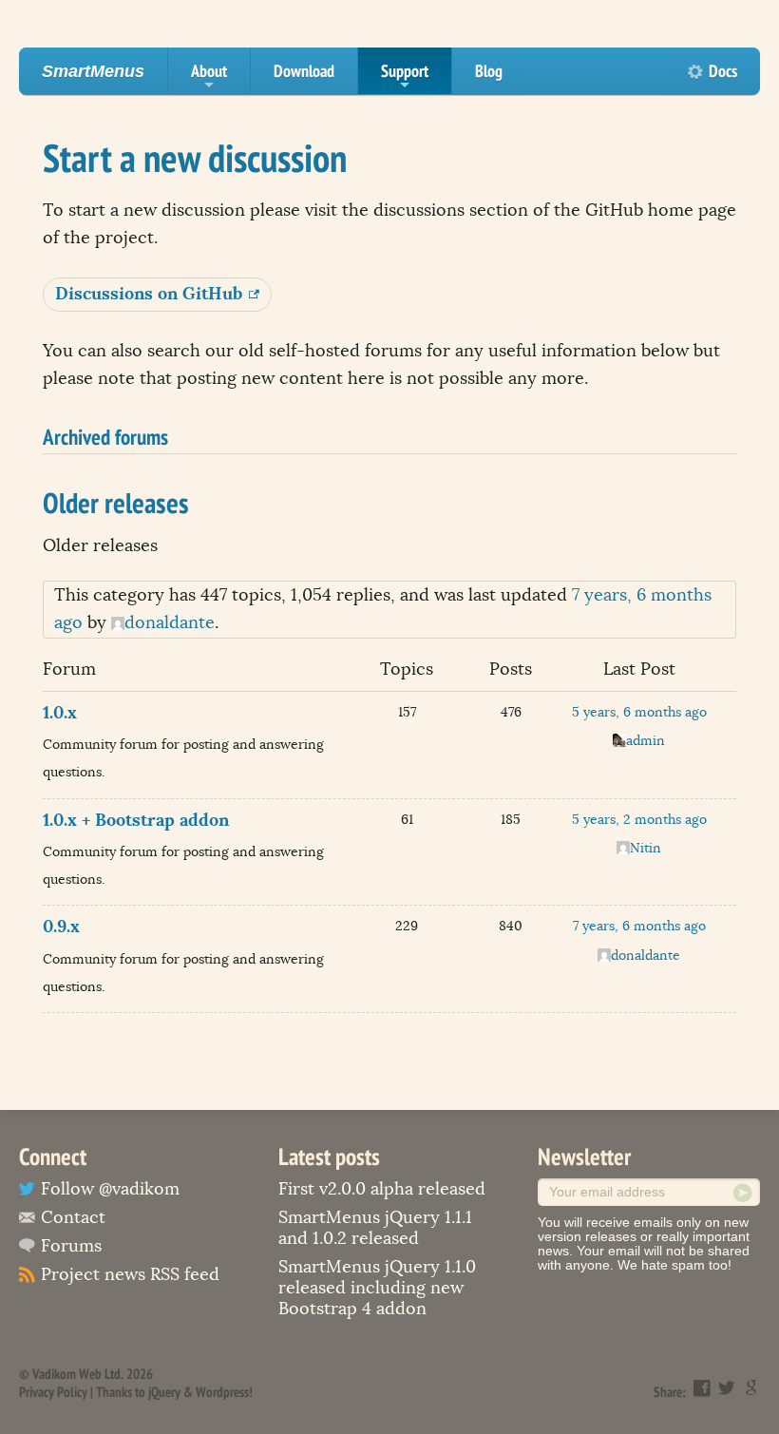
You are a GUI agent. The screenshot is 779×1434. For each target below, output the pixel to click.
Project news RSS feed (130, 1274)
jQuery (164, 1392)
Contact (73, 1217)
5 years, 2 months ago (639, 820)
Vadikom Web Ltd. (78, 1374)
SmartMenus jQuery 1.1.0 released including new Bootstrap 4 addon (377, 1287)
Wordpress (222, 1392)
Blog (489, 71)
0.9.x (61, 926)
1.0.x (60, 712)
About (209, 77)
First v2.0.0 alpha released (381, 1188)
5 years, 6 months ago (639, 712)
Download (304, 71)
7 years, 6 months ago (639, 926)
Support (404, 77)
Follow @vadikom (110, 1188)
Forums (71, 1245)
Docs (723, 71)
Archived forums (105, 436)
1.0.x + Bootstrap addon (136, 820)
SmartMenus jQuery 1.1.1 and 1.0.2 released (375, 1228)
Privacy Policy (53, 1392)
